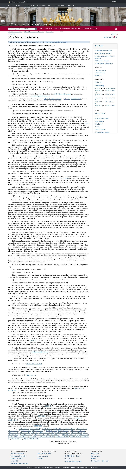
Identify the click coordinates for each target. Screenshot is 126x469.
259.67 (87, 123)
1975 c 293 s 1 (70, 429)
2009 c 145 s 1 (75, 437)
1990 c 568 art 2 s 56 (62, 433)
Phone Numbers (69, 459)
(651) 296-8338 (69, 456)
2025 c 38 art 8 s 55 (110, 88)
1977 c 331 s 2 (13, 431)
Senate (17, 5)
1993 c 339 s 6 (26, 435)
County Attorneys (100, 129)
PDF (116, 37)
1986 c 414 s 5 (31, 375)
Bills (49, 5)
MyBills (93, 458)
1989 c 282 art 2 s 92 (46, 433)
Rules (50, 28)
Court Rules (57, 28)
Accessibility (14, 461)
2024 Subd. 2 (98, 98)
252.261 (12, 34)
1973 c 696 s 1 (47, 429)
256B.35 (66, 178)
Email (77, 456)
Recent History (99, 85)
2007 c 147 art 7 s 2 (62, 437)
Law (54, 5)
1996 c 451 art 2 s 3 (69, 435)
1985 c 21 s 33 (13, 433)
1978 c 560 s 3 (26, 431)
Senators (40, 458)
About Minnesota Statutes (103, 53)
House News (95, 453)
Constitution (66, 28)
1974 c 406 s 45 (58, 429)
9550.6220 (78, 388)
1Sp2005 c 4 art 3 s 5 (46, 437)
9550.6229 (12, 390)
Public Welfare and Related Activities (34, 32)
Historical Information (17, 453)
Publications (72, 5)
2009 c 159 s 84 (16, 439)
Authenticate (108, 37)
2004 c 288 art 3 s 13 (20, 437)
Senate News (95, 456)
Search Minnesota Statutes (103, 50)
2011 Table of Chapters (102, 61)
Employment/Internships (18, 456)
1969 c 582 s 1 (24, 429)
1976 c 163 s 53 (81, 429)
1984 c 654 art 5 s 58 (77, 431)
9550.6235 (42, 416)
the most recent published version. (56, 42)
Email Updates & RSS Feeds (99, 461)
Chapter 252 (49, 32)
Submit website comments (72, 461)
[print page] (116, 28)
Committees (41, 5)
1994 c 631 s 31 (39, 435)
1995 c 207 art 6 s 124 (34, 364)
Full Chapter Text (100, 73)
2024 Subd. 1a (98, 90)
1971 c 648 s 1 (35, 429)
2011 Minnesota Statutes (15, 32)
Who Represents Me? (44, 453)
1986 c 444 (34, 433)
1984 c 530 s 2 (63, 431)
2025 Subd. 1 (98, 88)
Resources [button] (99, 46)
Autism (97, 116)
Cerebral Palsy (99, 121)
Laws (46, 28)
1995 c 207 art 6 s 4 (52, 435)
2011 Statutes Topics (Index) (104, 63)
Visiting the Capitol (16, 458)
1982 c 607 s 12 (51, 431)
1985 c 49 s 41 (24, 433)
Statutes (40, 28)
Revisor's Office (75, 28)
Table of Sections (100, 70)
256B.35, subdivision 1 (40, 352)
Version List (98, 75)
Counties (97, 127)
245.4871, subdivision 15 (40, 96)
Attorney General (100, 113)
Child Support (99, 124)
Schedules (31, 5)
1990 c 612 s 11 (76, 433)
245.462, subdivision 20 (62, 94)
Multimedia (61, 5)
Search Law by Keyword (90, 28)
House (10, 5)
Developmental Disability (102, 132)
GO (36, 29)
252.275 (113, 34)
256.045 (48, 406)
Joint (23, 5)
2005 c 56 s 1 (33, 437)
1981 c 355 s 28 (37, 431)
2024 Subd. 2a (98, 105)
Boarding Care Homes (101, 118)
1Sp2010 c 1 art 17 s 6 (31, 439)
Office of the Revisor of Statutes (29, 24)
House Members (43, 456)
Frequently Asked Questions (19, 463)
